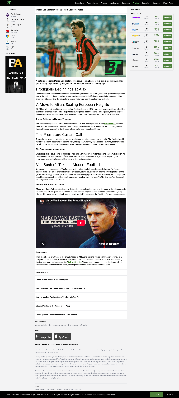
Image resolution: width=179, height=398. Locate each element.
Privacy (42, 389)
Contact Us (77, 389)
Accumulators (92, 3)
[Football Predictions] (8, 3)
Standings (156, 3)
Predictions (79, 3)
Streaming (126, 3)
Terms (37, 389)
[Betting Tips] (43, 336)
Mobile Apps (168, 3)
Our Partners (51, 389)
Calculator (146, 3)
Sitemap (59, 389)
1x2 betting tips (75, 262)
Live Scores (114, 3)
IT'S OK (156, 394)
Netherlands (110, 124)
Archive (104, 3)
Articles (136, 3)
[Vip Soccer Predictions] (15, 74)
